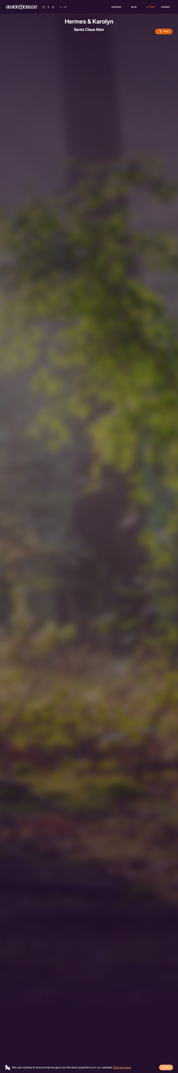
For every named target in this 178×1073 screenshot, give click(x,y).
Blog (134, 7)
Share (166, 31)
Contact (165, 7)
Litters (150, 7)
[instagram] (43, 6)
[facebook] (48, 6)
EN (65, 7)
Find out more (122, 1067)
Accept (166, 1067)
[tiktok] (53, 6)
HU (60, 7)
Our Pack (116, 7)
